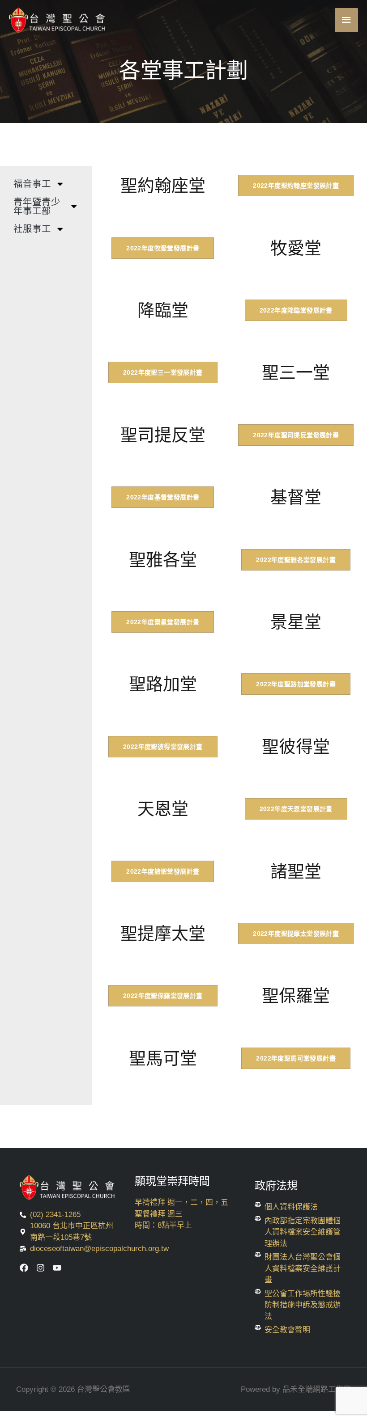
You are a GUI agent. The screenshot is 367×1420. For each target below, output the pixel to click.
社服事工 (32, 229)
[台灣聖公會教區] (58, 20)
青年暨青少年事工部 (36, 206)
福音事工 (32, 184)
